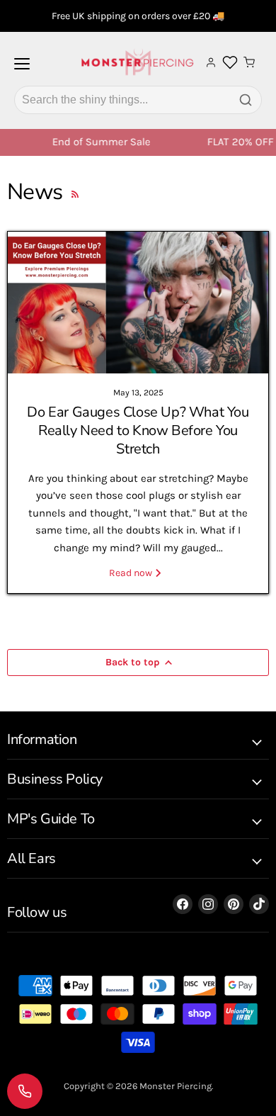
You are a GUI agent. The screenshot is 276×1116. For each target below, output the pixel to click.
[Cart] (249, 62)
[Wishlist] (230, 62)
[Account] (211, 62)
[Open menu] (22, 69)
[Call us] (24, 1091)
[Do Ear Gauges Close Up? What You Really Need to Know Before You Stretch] (138, 302)
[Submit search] (245, 100)
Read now (131, 573)
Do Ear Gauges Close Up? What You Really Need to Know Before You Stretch (137, 430)
